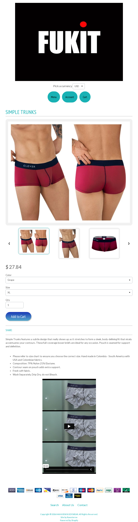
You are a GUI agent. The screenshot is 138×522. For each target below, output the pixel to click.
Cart (85, 97)
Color (9, 275)
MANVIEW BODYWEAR (67, 514)
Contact (82, 505)
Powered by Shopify (69, 520)
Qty (8, 300)
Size (8, 287)
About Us (68, 505)
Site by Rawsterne (69, 517)
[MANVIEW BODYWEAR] (69, 79)
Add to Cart (18, 316)
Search (54, 505)
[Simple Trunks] (34, 241)
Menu (54, 97)
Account (69, 97)
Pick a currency (62, 86)
